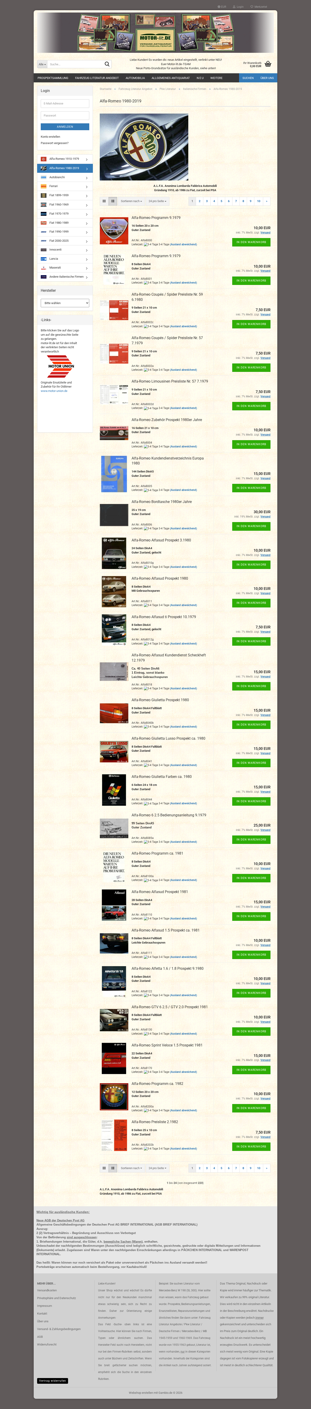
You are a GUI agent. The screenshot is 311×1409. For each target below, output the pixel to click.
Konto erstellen (50, 136)
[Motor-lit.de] (155, 32)
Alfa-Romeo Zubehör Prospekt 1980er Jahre (167, 420)
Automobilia (135, 78)
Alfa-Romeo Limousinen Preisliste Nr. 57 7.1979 (170, 381)
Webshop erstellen (141, 1392)
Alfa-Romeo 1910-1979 (64, 158)
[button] (221, 6)
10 (258, 201)
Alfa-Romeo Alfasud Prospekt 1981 (160, 892)
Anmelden (65, 126)
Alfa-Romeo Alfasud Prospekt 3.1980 (161, 540)
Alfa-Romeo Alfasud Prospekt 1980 (160, 578)
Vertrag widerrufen (52, 1380)
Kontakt (42, 1313)
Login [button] (239, 6)
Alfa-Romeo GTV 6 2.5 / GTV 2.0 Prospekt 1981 (170, 1007)
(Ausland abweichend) (183, 244)
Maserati (55, 267)
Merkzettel (260, 6)
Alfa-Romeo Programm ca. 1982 (157, 1084)
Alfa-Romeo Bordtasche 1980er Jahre (162, 502)
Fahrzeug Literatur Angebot (97, 78)
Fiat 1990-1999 (59, 231)
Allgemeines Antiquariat (171, 78)
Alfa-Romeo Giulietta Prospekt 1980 (160, 700)
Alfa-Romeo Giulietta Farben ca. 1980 (162, 776)
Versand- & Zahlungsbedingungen (59, 1329)
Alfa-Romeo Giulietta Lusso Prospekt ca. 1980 (168, 738)
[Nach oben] (298, 1402)
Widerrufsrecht (46, 1344)
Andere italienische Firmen (66, 276)
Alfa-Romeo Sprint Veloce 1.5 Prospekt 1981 (167, 1045)
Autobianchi (57, 177)
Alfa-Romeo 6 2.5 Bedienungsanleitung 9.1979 (169, 815)
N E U (200, 78)
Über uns (267, 78)
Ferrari (53, 186)
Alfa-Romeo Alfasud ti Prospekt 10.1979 (164, 617)
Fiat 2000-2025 (59, 240)
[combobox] (131, 201)
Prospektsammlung (53, 78)
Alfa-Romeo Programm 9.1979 (156, 218)
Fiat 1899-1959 (59, 195)
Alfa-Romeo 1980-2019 (64, 168)
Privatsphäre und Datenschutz (56, 1298)
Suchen (248, 78)
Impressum (44, 1305)
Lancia (53, 258)
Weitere (216, 78)
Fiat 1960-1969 (59, 204)
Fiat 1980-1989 (59, 222)
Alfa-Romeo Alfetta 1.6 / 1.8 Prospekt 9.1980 (168, 968)
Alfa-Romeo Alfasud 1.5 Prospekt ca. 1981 (166, 930)
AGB (40, 1336)
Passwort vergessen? (55, 143)
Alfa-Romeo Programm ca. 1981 (157, 853)
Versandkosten (47, 1290)
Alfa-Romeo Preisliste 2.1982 (155, 1122)
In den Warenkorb (251, 242)
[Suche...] (107, 64)
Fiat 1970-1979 (59, 213)
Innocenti (55, 249)
